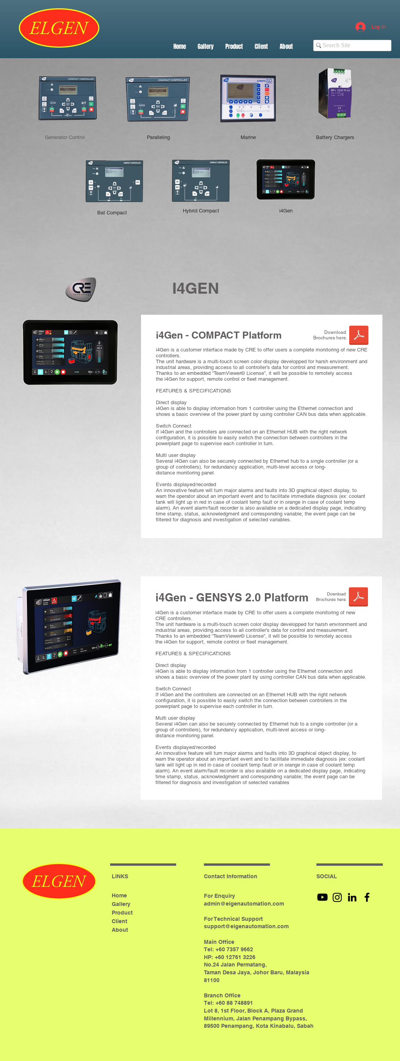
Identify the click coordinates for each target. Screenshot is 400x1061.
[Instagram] (337, 897)
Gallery (121, 904)
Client (119, 921)
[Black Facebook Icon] (367, 897)
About (120, 930)
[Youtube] (322, 897)
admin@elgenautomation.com (244, 904)
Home (119, 895)
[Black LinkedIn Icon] (352, 897)
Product (122, 912)
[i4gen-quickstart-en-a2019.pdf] (358, 598)
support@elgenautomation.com (246, 926)
